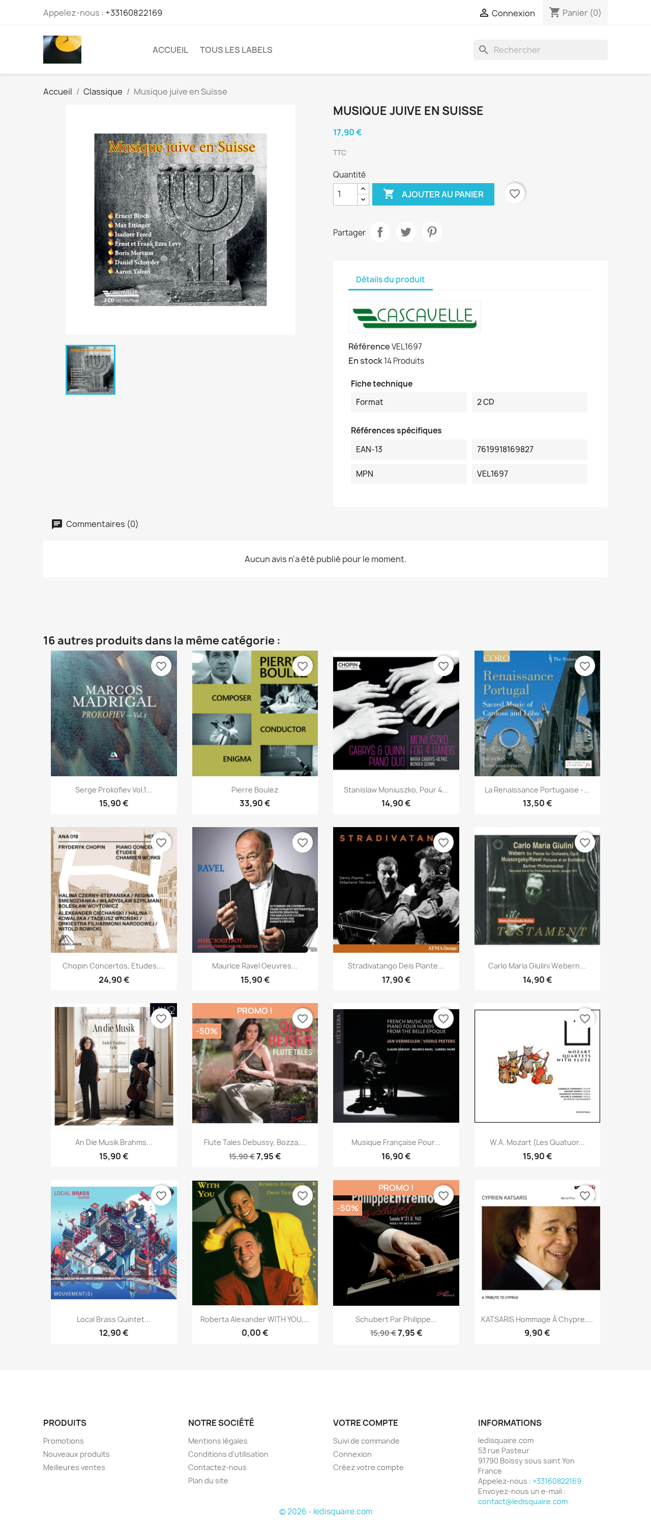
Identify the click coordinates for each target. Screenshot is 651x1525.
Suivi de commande (366, 1441)
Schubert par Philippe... (396, 1319)
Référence (369, 346)
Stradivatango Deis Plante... (396, 966)
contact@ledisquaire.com (523, 1501)
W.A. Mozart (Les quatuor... (537, 1142)
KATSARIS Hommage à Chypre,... (537, 1319)
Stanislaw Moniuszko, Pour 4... (396, 790)
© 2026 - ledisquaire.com (325, 1511)
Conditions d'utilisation (228, 1454)
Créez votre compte (368, 1467)
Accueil (170, 49)
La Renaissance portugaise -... (537, 790)
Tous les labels (236, 49)
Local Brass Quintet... (114, 1319)
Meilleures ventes (74, 1467)
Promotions (63, 1441)
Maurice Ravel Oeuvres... (255, 966)
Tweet (406, 232)
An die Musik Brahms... (114, 1142)
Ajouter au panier (433, 194)
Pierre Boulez (254, 790)
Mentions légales (218, 1441)
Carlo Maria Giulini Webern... (537, 966)
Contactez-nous (217, 1467)
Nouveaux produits (76, 1454)
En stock (365, 361)
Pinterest (432, 232)
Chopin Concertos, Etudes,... (114, 966)
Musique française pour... (395, 1142)
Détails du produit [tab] (390, 279)
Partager (380, 232)
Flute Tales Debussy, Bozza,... (255, 1142)
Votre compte (365, 1422)
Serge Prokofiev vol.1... (113, 790)
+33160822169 (133, 12)
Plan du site (208, 1480)
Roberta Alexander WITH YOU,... (255, 1319)
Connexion (352, 1454)
